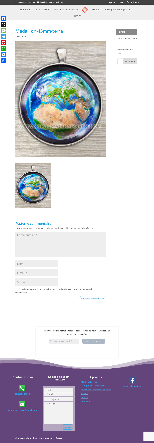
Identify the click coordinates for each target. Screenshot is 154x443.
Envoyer (67, 427)
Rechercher (130, 61)
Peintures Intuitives (64, 9)
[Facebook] (4, 19)
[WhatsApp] (4, 49)
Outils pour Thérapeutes (117, 9)
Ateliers (96, 9)
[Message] (4, 31)
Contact (121, 3)
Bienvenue (25, 9)
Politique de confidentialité (93, 385)
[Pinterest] (4, 43)
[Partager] (4, 61)
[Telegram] (4, 37)
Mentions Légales (89, 381)
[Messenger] (4, 55)
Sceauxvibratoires (131, 386)
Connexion (86, 401)
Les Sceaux (41, 9)
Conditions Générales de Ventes (96, 389)
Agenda (112, 3)
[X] (4, 25)
